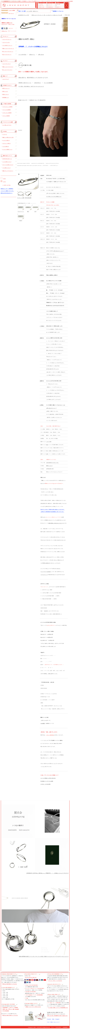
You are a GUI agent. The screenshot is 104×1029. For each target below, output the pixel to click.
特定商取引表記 (50, 7)
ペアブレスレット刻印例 (7, 106)
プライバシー (50, 5)
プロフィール (50, 4)
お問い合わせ (11, 13)
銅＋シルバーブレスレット (7, 51)
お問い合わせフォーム (57, 250)
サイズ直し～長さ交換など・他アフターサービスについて (31, 86)
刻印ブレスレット (6, 88)
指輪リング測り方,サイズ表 (7, 137)
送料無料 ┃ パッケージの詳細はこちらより (33, 46)
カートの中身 (29, 11)
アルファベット (21, 211)
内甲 (47, 453)
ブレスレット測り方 (6, 143)
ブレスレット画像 (20, 197)
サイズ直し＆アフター (6, 125)
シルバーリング (5, 79)
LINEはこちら (4, 31)
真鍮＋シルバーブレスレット (8, 48)
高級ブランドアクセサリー (7, 170)
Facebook (49, 1019)
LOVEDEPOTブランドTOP (23, 15)
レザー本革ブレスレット (7, 45)
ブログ (48, 1022)
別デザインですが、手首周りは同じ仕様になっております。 (53, 509)
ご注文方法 (41, 4)
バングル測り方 (5, 146)
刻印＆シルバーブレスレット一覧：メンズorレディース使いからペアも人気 (47, 15)
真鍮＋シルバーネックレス (7, 66)
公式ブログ (11, 28)
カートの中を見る (22, 54)
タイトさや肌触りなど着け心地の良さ (48, 778)
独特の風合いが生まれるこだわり (55, 523)
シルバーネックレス (6, 63)
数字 (28, 211)
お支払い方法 (41, 5)
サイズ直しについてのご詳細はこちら (53, 196)
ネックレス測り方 (6, 140)
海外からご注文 (41, 7)
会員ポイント (59, 7)
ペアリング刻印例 (6, 115)
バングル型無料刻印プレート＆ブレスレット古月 (10, 1)
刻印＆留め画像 (28, 197)
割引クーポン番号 (22, 11)
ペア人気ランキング (6, 167)
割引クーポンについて (55, 1022)
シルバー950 (48, 441)
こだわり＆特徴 (11, 10)
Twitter (53, 1019)
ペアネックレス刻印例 (6, 112)
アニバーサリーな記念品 (45, 571)
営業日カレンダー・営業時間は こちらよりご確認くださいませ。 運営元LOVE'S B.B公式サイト (7, 191)
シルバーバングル (6, 42)
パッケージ (4, 134)
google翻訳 (43, 723)
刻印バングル (5, 91)
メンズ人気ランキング (6, 161)
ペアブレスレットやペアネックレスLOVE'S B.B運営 (62, 1)
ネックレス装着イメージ (7, 149)
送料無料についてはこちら (58, 11)
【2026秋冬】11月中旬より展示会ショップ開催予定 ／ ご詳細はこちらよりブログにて (47, 873)
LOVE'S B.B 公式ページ (7, 158)
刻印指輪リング (5, 97)
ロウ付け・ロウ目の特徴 (45, 784)
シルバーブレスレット (6, 39)
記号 (35, 211)
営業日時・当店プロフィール (25, 82)
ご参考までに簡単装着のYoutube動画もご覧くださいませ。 (52, 511)
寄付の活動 (58, 4)
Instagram (57, 1019)
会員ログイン (35, 11)
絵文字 (20, 220)
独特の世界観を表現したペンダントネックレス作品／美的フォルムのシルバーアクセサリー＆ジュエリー (44, 956)
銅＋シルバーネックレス (7, 69)
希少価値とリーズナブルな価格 (47, 781)
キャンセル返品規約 (48, 82)
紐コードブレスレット (6, 54)
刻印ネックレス (5, 94)
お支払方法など (37, 82)
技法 (47, 444)
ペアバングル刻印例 (6, 109)
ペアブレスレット (44, 574)
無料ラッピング (49, 465)
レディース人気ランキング (7, 164)
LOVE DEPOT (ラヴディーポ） (52, 462)
